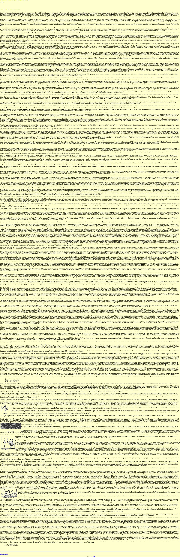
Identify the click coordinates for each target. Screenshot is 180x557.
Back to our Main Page (4, 554)
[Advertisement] (90, 5)
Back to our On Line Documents (5, 553)
